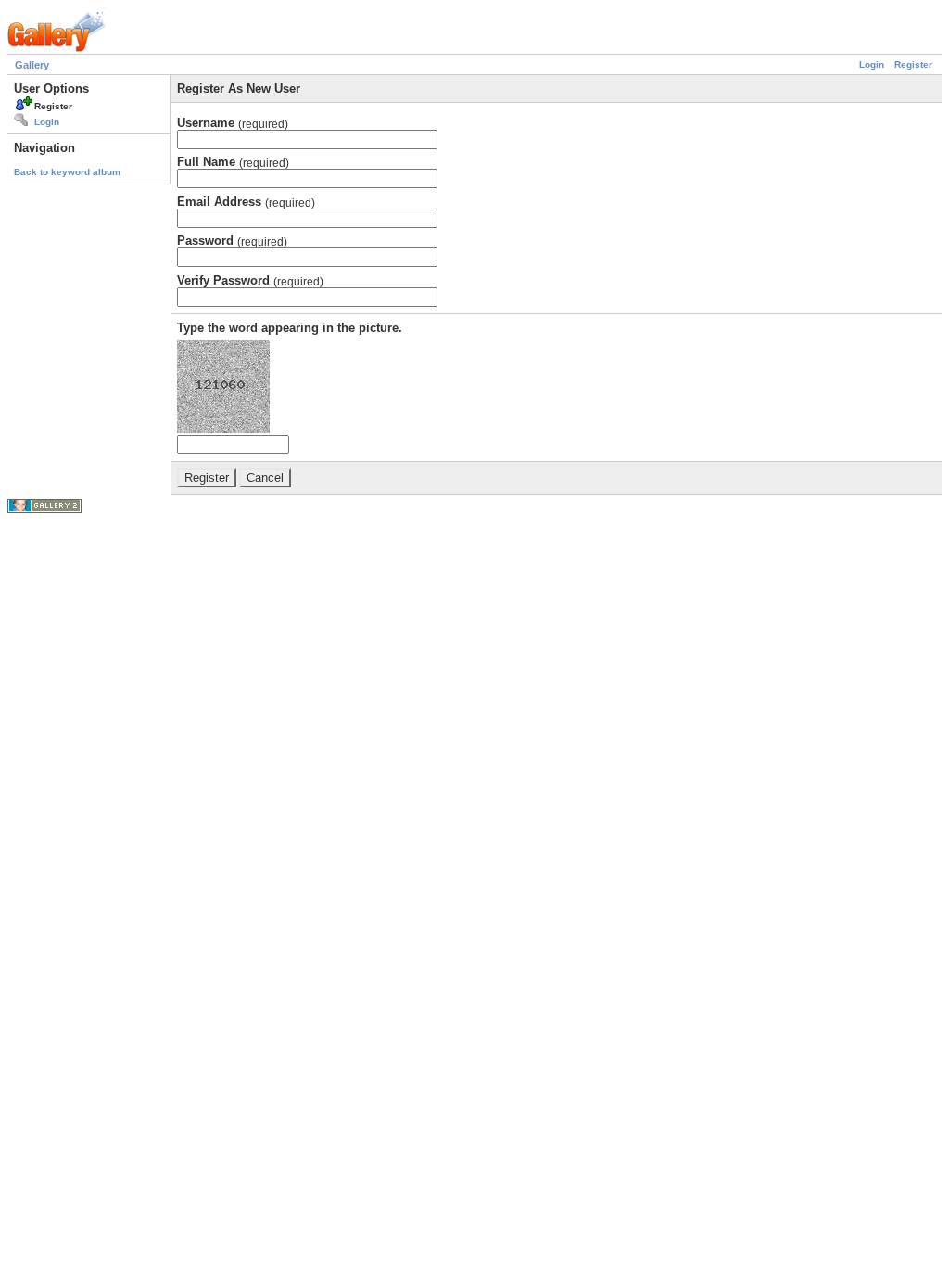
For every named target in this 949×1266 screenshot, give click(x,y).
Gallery (32, 64)
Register (913, 64)
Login (871, 64)
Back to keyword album (67, 172)
